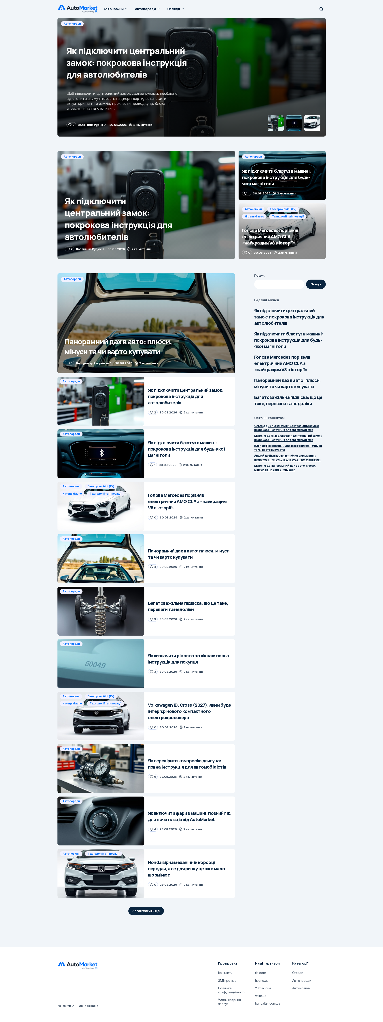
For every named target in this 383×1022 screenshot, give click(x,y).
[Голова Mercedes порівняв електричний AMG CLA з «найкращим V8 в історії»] (282, 231)
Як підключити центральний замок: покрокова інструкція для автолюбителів (289, 317)
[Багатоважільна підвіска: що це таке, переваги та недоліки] (100, 611)
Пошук (259, 275)
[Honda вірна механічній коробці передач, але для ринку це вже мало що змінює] (100, 873)
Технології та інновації (287, 216)
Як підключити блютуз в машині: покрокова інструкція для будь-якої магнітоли (288, 340)
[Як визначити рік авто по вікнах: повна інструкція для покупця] (100, 663)
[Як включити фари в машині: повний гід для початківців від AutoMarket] (100, 821)
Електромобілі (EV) (283, 209)
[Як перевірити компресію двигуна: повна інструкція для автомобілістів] (100, 768)
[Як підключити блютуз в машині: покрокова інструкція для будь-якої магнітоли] (191, 77)
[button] (321, 9)
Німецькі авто (254, 216)
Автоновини (253, 209)
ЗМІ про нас (87, 1005)
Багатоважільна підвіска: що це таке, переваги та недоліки (288, 400)
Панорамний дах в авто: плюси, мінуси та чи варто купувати (287, 383)
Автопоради (72, 23)
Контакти (64, 1005)
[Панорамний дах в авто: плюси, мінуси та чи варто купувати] (146, 323)
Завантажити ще (146, 910)
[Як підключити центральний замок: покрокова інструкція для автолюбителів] (146, 205)
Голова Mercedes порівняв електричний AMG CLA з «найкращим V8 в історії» (282, 363)
